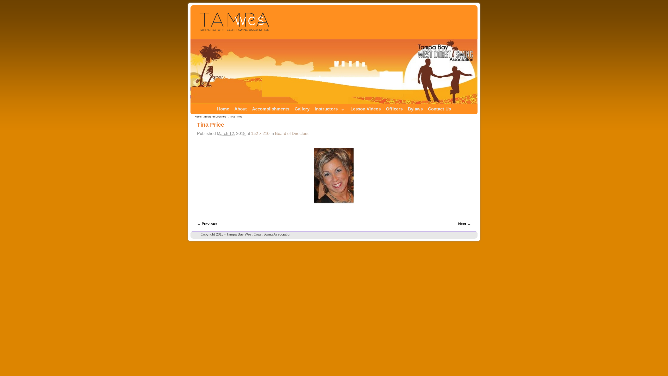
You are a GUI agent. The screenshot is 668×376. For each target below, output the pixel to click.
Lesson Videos (365, 109)
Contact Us (439, 109)
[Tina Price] (334, 175)
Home (223, 109)
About (240, 109)
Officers (394, 109)
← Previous (207, 224)
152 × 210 (260, 133)
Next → (464, 224)
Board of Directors (215, 116)
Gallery (302, 109)
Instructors (325, 110)
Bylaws (415, 109)
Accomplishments (270, 109)
